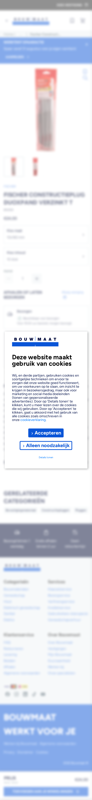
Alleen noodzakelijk (48, 445)
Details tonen (46, 457)
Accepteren (48, 433)
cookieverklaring (33, 420)
